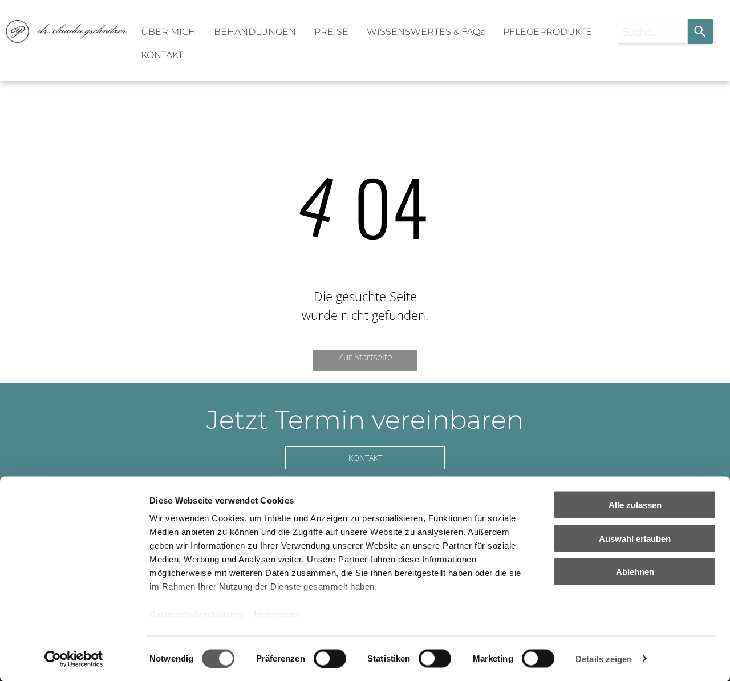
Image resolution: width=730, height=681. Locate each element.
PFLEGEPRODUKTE (547, 31)
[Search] (700, 31)
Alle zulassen (635, 505)
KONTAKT (162, 55)
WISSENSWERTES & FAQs (426, 31)
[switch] (330, 658)
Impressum (277, 614)
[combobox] (653, 31)
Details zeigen (603, 658)
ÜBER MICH (168, 31)
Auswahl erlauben (635, 538)
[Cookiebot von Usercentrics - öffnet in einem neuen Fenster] (74, 658)
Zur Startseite (365, 357)
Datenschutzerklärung (196, 614)
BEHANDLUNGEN (255, 31)
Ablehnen (635, 572)
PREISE (331, 31)
